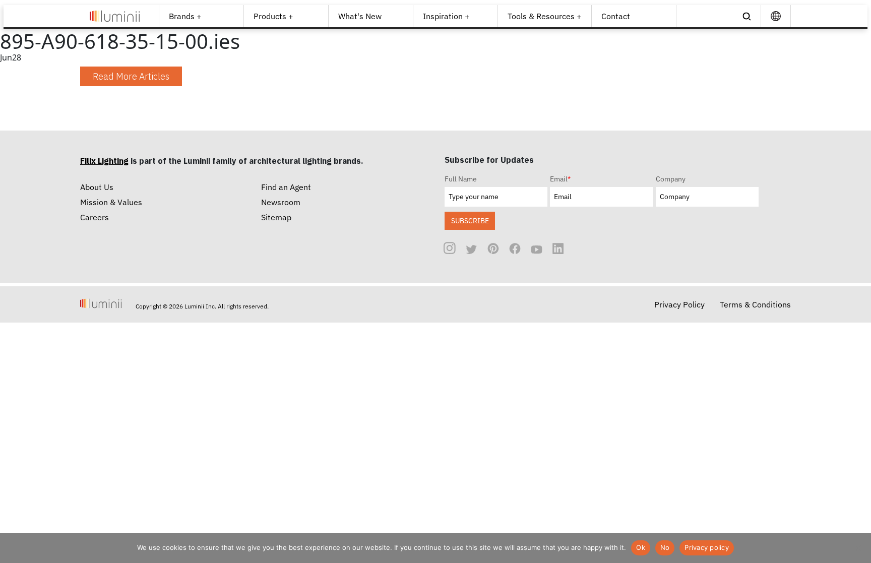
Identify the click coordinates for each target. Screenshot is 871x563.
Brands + (185, 16)
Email (560, 178)
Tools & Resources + (545, 16)
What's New (360, 16)
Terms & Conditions (755, 304)
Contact (615, 16)
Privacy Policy (679, 304)
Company (671, 178)
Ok (640, 547)
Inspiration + (446, 16)
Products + (273, 16)
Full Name (461, 178)
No (665, 547)
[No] (858, 548)
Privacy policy (707, 547)
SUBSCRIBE (470, 220)
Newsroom (280, 202)
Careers (94, 217)
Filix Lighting (104, 161)
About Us (96, 187)
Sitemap (276, 217)
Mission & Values (111, 202)
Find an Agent (286, 187)
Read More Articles (131, 76)
